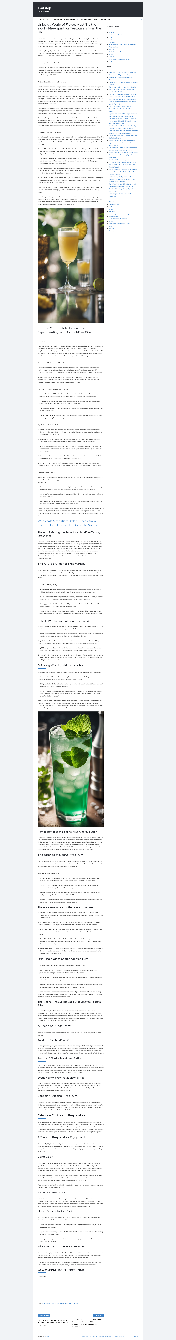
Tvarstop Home (44, 19)
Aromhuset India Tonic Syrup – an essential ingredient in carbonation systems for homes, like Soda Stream (123, 142)
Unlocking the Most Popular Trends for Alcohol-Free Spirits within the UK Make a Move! (122, 109)
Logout (111, 40)
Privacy (103, 19)
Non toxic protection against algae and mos (122, 44)
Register (111, 54)
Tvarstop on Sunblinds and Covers (119, 59)
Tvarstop (44, 8)
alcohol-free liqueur (47, 1303)
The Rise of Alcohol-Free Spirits (119, 160)
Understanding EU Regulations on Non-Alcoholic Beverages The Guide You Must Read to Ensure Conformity (122, 179)
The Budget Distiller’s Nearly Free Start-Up (122, 87)
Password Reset (114, 47)
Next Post (98, 1315)
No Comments (42, 1325)
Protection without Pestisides (65, 19)
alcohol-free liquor (61, 1303)
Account (111, 32)
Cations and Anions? (89, 19)
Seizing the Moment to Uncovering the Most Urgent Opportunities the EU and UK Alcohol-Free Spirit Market (123, 172)
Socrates (47, 1336)
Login (110, 37)
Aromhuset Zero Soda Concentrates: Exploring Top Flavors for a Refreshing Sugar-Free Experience (123, 155)
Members (112, 42)
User (110, 61)
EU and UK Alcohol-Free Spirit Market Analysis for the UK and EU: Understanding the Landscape (87, 1322)
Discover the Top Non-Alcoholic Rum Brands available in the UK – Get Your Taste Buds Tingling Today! (123, 164)
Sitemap (111, 19)
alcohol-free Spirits (73, 1303)
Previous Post (44, 1315)
